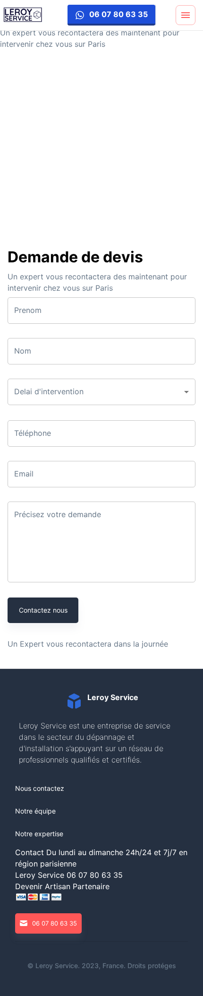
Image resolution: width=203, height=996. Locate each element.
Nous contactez (39, 788)
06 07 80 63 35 (118, 14)
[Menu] (185, 15)
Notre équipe (35, 811)
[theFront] (23, 15)
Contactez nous (43, 610)
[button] (101, 392)
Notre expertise (39, 834)
